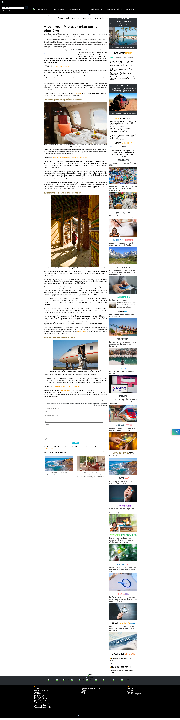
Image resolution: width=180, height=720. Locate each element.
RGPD (83, 692)
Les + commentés (128, 57)
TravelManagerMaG (41, 704)
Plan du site (85, 690)
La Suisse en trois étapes (118, 300)
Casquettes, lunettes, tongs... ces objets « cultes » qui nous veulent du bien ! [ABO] (123, 511)
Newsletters (75, 9)
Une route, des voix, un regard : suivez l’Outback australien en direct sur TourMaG (123, 90)
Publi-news (123, 160)
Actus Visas (123, 268)
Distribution (123, 213)
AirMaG (37, 689)
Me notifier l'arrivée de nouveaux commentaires (58, 439)
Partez (123, 240)
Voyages (123, 535)
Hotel (123, 478)
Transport (123, 396)
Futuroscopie (123, 506)
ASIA (113, 664)
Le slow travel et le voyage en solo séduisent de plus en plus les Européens (122, 344)
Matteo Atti (81, 332)
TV (86, 9)
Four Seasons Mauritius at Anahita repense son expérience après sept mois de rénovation (91, 476)
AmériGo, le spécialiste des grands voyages (121, 659)
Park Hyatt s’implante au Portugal (59, 475)
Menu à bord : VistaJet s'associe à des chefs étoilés (70, 157)
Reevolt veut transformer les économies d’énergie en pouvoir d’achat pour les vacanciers (121, 540)
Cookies (83, 694)
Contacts (130, 9)
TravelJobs (38, 702)
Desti (123, 312)
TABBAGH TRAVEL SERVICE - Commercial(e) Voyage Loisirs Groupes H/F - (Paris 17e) (120, 130)
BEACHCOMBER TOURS (121, 667)
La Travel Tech (39, 697)
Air (123, 369)
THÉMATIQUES (59, 9)
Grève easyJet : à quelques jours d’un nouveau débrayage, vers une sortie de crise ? (73, 18)
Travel (123, 594)
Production (123, 339)
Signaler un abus (49, 448)
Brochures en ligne (41, 690)
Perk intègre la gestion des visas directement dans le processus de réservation (122, 629)
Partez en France (40, 700)
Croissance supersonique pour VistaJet (66, 386)
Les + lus (118, 57)
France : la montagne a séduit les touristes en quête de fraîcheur (121, 62)
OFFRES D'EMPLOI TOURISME (117, 126)
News (112, 57)
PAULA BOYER (76, 50)
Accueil (44, 15)
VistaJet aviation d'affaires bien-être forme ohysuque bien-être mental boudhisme (79, 403)
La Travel (123, 426)
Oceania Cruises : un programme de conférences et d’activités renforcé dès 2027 (123, 78)
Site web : (47, 420)
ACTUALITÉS (43, 9)
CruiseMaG (38, 692)
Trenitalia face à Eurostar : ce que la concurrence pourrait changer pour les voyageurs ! (123, 401)
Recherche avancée (7, 10)
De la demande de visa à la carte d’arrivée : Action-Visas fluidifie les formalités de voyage (122, 273)
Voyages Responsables (42, 707)
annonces (123, 119)
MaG (123, 453)
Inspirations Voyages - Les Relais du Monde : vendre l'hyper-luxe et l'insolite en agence (123, 153)
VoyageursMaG (40, 705)
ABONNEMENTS (97, 9)
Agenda (130, 692)
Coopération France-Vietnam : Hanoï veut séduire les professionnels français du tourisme (123, 188)
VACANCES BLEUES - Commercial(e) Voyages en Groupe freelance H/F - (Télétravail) (123, 137)
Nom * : (47, 411)
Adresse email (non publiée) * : (52, 415)
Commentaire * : (49, 424)
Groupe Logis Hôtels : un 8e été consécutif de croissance (121, 66)
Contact (130, 689)
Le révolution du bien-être (61, 66)
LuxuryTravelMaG (52, 15)
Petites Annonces (114, 9)
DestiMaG (38, 694)
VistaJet (79, 93)
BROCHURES (123, 654)
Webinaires (123, 297)
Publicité (130, 690)
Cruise (123, 565)
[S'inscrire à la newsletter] (176, 432)
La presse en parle (134, 694)
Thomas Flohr (65, 390)
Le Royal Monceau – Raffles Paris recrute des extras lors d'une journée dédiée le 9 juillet (123, 599)
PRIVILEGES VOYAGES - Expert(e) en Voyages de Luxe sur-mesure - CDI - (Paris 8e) (123, 123)
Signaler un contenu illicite (90, 689)
